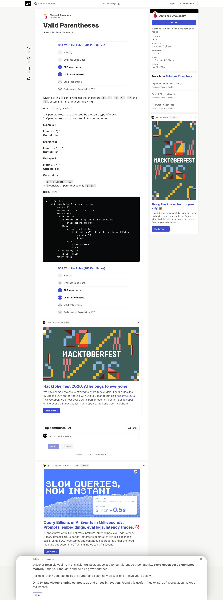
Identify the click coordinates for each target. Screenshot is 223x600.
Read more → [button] (51, 410)
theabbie (68, 32)
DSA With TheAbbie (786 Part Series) (81, 45)
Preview (67, 446)
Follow (174, 22)
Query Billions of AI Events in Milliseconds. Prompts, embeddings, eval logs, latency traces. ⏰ (92, 525)
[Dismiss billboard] (201, 559)
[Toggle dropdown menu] (138, 323)
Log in (172, 3)
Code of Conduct (83, 454)
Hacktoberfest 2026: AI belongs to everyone (85, 386)
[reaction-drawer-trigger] (28, 49)
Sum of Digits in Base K (163, 96)
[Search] (35, 3)
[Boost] (29, 78)
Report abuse (100, 454)
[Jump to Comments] (29, 60)
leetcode (49, 32)
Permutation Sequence (163, 106)
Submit (53, 446)
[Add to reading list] (29, 70)
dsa (58, 32)
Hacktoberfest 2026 (123, 395)
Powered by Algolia (110, 4)
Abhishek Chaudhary (60, 15)
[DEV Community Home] (28, 3)
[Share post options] (28, 88)
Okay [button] (37, 595)
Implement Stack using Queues (167, 85)
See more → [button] (51, 551)
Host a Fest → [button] (161, 229)
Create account (187, 3)
